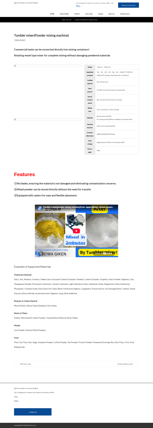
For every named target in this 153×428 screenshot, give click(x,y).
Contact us (33, 412)
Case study (89, 14)
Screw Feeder (64, 14)
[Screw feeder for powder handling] (26, 3)
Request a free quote (129, 5)
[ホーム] (14, 18)
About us (112, 14)
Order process (125, 14)
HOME (52, 14)
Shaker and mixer (20, 40)
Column (100, 14)
